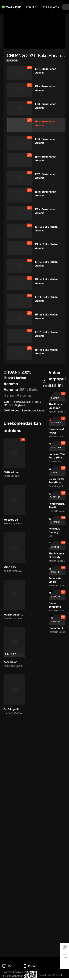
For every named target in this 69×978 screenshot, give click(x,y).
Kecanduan (10, 662)
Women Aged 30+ (14, 614)
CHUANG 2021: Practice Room (22, 472)
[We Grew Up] (14, 500)
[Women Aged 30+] (14, 595)
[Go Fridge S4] (14, 689)
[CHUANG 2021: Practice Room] (14, 453)
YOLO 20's (10, 567)
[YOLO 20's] (14, 547)
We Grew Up (11, 519)
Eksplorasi (52, 7)
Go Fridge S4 (11, 709)
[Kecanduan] (14, 642)
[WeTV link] (11, 7)
